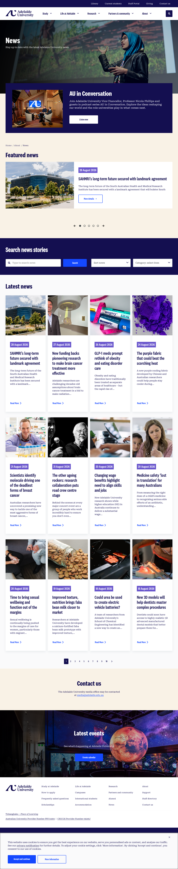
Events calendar (89, 757)
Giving (149, 3)
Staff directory (149, 799)
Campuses (80, 792)
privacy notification (28, 845)
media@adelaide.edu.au (90, 695)
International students (86, 799)
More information (52, 859)
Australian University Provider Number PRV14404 (30, 819)
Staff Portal (133, 3)
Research (113, 786)
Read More (14, 403)
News (111, 805)
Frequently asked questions (55, 799)
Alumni (112, 799)
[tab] (80, 226)
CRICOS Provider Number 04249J (74, 819)
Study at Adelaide (50, 786)
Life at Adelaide (83, 786)
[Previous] (75, 225)
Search (75, 262)
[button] (169, 837)
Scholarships (47, 805)
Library (94, 3)
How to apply (48, 792)
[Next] (103, 225)
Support (146, 792)
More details (89, 198)
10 (106, 661)
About (145, 786)
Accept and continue (22, 859)
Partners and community (121, 792)
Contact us (165, 3)
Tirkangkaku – (22, 814)
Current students (113, 3)
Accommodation (83, 805)
